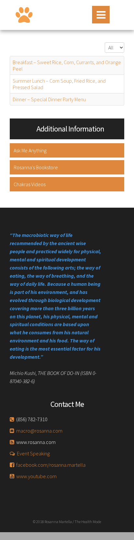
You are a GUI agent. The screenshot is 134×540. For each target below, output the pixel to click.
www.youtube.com (36, 476)
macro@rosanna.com (39, 430)
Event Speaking (33, 453)
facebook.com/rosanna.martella (51, 465)
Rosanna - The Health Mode (24, 15)
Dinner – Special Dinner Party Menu (49, 99)
